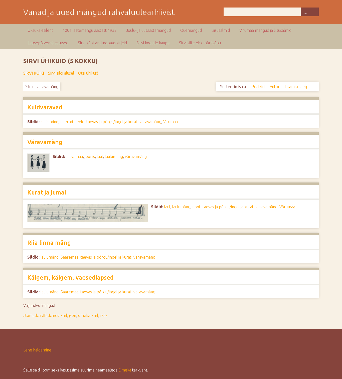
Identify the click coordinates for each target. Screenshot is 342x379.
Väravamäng (44, 142)
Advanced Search (305, 12)
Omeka (124, 370)
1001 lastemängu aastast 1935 (90, 30)
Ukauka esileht (40, 30)
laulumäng (114, 156)
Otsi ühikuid (88, 73)
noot (196, 207)
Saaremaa (69, 257)
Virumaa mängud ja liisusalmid (265, 30)
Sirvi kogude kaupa (152, 43)
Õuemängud (191, 30)
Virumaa (170, 121)
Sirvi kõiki (33, 73)
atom (28, 315)
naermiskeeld (72, 121)
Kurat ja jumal (46, 192)
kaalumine (49, 121)
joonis (90, 156)
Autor (275, 86)
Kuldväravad (44, 107)
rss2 (104, 315)
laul (100, 156)
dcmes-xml (57, 315)
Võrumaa (287, 207)
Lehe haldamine (37, 350)
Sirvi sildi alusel (61, 73)
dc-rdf (40, 315)
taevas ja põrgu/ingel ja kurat (111, 121)
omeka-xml (88, 315)
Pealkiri (259, 86)
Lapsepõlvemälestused (48, 43)
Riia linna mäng (49, 242)
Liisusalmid (220, 30)
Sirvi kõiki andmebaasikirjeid (102, 43)
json (72, 315)
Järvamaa (74, 156)
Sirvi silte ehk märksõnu (200, 43)
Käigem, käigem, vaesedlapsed (70, 277)
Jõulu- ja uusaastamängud (148, 30)
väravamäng (150, 121)
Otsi (314, 12)
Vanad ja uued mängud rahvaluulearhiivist (99, 12)
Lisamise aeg (296, 86)
